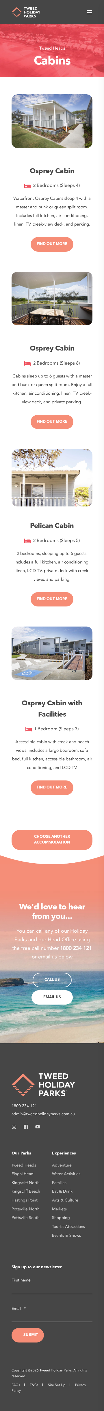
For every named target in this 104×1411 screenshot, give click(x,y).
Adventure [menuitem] (62, 1165)
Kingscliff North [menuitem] (26, 1182)
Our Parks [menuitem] (21, 1153)
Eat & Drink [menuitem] (62, 1191)
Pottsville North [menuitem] (26, 1209)
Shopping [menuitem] (61, 1217)
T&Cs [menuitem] (34, 1385)
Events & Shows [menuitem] (66, 1235)
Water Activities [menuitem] (66, 1174)
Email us (52, 997)
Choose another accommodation (52, 840)
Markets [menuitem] (59, 1209)
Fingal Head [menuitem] (23, 1174)
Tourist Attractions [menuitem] (68, 1226)
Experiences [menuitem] (64, 1153)
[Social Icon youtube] (36, 1126)
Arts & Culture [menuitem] (65, 1200)
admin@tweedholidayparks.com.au (43, 1114)
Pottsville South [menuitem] (26, 1217)
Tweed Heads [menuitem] (24, 1165)
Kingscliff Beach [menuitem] (26, 1191)
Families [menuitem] (59, 1182)
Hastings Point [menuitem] (25, 1200)
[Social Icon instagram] (16, 1126)
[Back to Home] (26, 11)
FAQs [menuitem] (16, 1385)
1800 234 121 (24, 1106)
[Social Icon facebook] (26, 1126)
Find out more (52, 244)
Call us (52, 980)
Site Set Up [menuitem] (56, 1385)
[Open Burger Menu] (89, 12)
